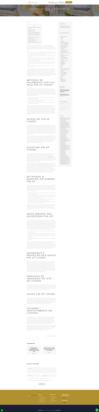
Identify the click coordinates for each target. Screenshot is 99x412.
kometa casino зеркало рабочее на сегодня (64, 124)
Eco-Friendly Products (42, 399)
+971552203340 (65, 395)
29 (63, 109)
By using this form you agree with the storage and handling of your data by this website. (40, 380)
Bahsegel (62, 37)
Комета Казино (63, 144)
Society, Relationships (64, 72)
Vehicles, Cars (63, 76)
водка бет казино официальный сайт (64, 148)
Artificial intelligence (63, 36)
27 (60, 109)
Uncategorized (63, 74)
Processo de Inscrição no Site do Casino (34, 37)
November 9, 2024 (62, 92)
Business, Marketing (63, 47)
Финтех (62, 78)
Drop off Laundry (41, 396)
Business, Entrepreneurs (64, 46)
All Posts (41, 12)
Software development (64, 73)
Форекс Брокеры (63, 79)
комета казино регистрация (63, 163)
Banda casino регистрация (63, 118)
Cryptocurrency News (64, 51)
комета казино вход (64, 156)
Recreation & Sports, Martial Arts (65, 68)
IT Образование (63, 63)
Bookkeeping (62, 41)
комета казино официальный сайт (64, 161)
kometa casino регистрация (63, 127)
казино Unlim (63, 152)
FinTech (62, 53)
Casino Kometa (63, 120)
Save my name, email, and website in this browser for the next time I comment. (39, 378)
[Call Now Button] (2, 410)
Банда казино (63, 136)
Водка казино (63, 142)
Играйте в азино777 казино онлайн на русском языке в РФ (65, 95)
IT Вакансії (62, 62)
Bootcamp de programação (65, 42)
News (45, 12)
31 (66, 109)
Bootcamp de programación (65, 43)
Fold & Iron (52, 401)
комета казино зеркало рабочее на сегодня (65, 158)
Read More (33, 353)
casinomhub (62, 48)
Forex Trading (63, 56)
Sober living (62, 71)
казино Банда (63, 154)
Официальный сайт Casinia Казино (64, 146)
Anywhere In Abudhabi (42, 401)
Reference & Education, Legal (65, 69)
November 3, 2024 (62, 96)
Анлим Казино (63, 134)
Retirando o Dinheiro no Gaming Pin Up (34, 32)
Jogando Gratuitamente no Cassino (33, 39)
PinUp (61, 67)
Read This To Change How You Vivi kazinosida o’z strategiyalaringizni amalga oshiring (64, 90)
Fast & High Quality (41, 400)
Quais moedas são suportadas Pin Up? (33, 33)
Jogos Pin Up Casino (31, 38)
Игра (61, 77)
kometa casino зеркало (64, 122)
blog (61, 40)
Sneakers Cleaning (53, 396)
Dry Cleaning (52, 399)
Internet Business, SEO (64, 61)
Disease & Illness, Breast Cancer (65, 52)
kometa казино (63, 129)
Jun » (69, 110)
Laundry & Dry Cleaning (54, 400)
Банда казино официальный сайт (64, 140)
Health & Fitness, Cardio (64, 57)
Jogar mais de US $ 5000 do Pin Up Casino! (34, 42)
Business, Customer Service (64, 45)
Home (38, 12)
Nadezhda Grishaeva (64, 132)
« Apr (60, 110)
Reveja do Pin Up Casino (31, 29)
